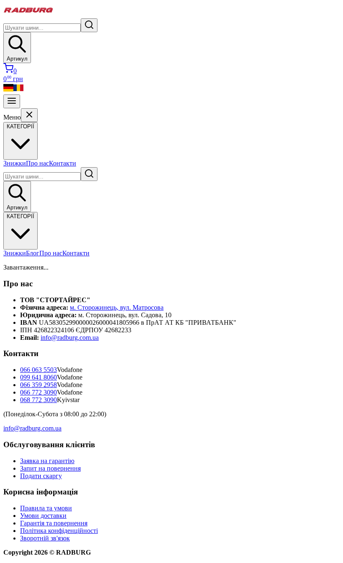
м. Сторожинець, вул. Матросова (117, 307)
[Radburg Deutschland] (8, 90)
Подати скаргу (41, 475)
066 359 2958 (38, 384)
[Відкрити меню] (11, 101)
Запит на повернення (50, 468)
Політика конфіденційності (59, 530)
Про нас (37, 163)
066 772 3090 (38, 392)
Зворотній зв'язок (45, 538)
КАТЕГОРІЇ (20, 216)
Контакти (62, 163)
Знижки (14, 163)
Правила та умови (46, 508)
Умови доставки (43, 515)
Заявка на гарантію (47, 460)
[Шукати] (89, 25)
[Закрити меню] (29, 115)
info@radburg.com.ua (70, 337)
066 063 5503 (38, 369)
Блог (32, 253)
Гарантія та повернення (53, 523)
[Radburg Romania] (18, 90)
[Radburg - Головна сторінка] (28, 14)
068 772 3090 (38, 399)
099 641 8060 (38, 377)
